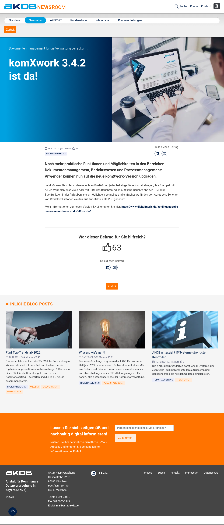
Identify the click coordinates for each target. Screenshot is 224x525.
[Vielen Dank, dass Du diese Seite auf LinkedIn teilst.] (157, 153)
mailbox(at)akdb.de (67, 505)
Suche (183, 6)
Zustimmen (125, 437)
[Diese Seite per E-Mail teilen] (164, 153)
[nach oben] (12, 511)
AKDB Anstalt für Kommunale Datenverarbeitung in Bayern (20, 6)
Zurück (10, 29)
